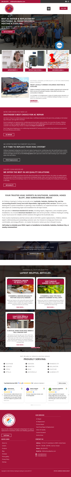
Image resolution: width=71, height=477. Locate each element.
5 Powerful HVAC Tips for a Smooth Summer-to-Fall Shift (50, 297)
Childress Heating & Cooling (54, 97)
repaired (17, 124)
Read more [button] (28, 400)
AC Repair (35, 95)
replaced (22, 124)
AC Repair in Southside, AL (37, 125)
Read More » (20, 307)
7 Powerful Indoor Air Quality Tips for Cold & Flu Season (20, 297)
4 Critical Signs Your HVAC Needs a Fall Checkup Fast (20, 331)
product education (62, 95)
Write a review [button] (62, 383)
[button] (48, 8)
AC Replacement (43, 95)
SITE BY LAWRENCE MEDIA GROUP (62, 471)
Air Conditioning (40, 124)
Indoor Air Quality (53, 95)
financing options (28, 153)
